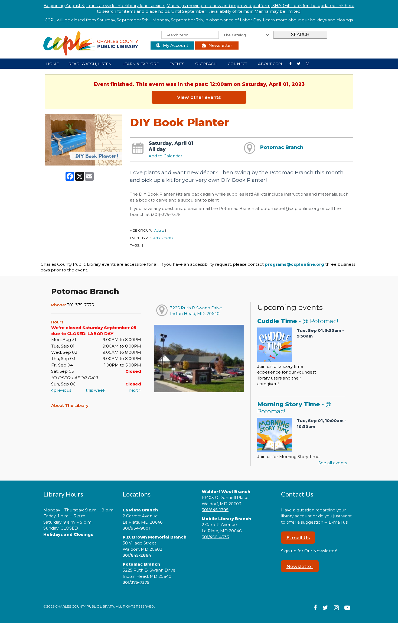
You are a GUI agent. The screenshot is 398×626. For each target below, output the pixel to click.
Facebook (292, 63)
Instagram (300, 63)
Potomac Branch (281, 147)
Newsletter (220, 45)
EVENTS (177, 63)
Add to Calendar (165, 155)
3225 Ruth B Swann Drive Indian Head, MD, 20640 (196, 310)
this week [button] (95, 390)
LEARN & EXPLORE (141, 63)
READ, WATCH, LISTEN (90, 63)
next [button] (134, 390)
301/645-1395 (215, 509)
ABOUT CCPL (271, 63)
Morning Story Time (294, 408)
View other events (199, 97)
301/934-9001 (136, 528)
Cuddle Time (297, 321)
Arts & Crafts (163, 238)
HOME (52, 63)
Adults (159, 230)
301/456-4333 (215, 536)
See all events (332, 462)
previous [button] (62, 390)
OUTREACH (206, 63)
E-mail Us (298, 537)
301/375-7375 (136, 582)
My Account (175, 45)
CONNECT (238, 63)
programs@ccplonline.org (294, 264)
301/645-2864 (137, 555)
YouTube (309, 63)
